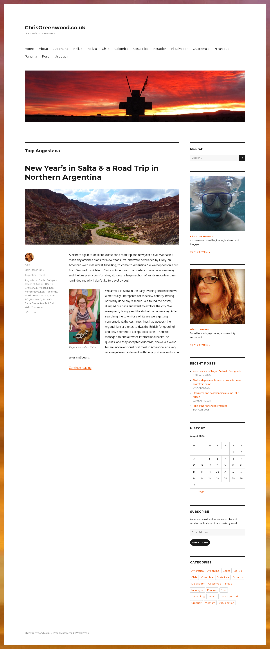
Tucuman (37, 307)
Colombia (121, 49)
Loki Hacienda (48, 291)
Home (29, 49)
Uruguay (61, 56)
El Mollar (41, 287)
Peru (46, 56)
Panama (31, 56)
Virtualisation (226, 602)
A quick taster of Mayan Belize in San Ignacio (217, 371)
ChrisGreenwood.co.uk (55, 27)
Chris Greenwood (201, 236)
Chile (105, 49)
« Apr (201, 491)
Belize (77, 49)
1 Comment (31, 312)
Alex (27, 264)
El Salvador (179, 49)
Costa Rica (140, 49)
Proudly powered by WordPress (71, 632)
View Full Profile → (200, 251)
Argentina (60, 49)
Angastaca (31, 280)
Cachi (42, 280)
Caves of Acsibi (34, 283)
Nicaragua (222, 49)
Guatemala (201, 49)
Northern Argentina (36, 295)
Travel (41, 274)
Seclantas (38, 303)
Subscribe (200, 542)
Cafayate (51, 280)
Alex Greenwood (201, 329)
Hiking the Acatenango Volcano (210, 405)
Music (228, 583)
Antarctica (197, 570)
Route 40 (35, 299)
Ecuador (159, 49)
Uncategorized (229, 596)
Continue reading (80, 367)
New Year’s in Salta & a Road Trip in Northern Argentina (92, 173)
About (43, 49)
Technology (198, 596)
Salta (28, 303)
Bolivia (92, 49)
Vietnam (210, 602)
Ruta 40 (47, 299)
